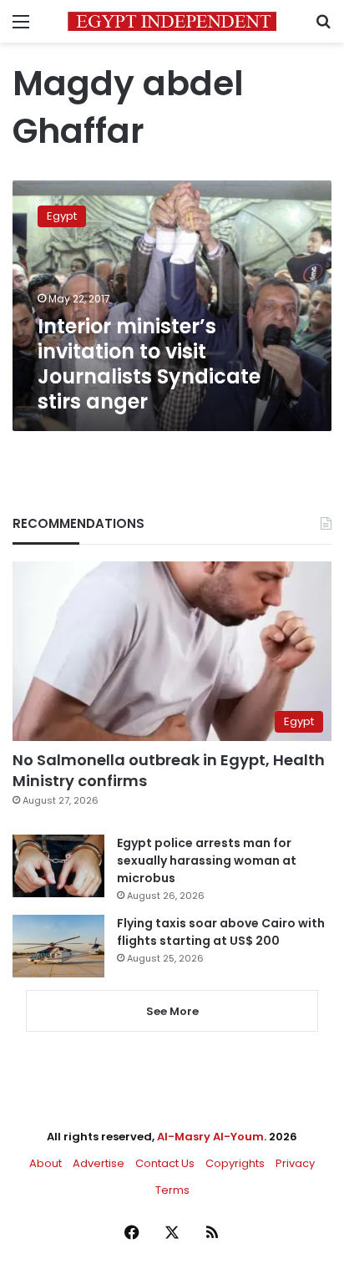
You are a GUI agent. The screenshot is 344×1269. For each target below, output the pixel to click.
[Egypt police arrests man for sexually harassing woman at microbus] (58, 866)
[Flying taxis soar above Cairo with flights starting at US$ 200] (58, 946)
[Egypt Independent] (172, 21)
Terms (172, 1190)
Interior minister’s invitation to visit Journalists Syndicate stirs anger (149, 363)
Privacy (295, 1163)
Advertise (98, 1163)
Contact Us (165, 1163)
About (45, 1163)
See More (172, 1011)
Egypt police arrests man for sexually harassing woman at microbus (206, 860)
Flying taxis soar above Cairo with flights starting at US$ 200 (221, 932)
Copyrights (235, 1163)
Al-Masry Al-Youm (210, 1137)
